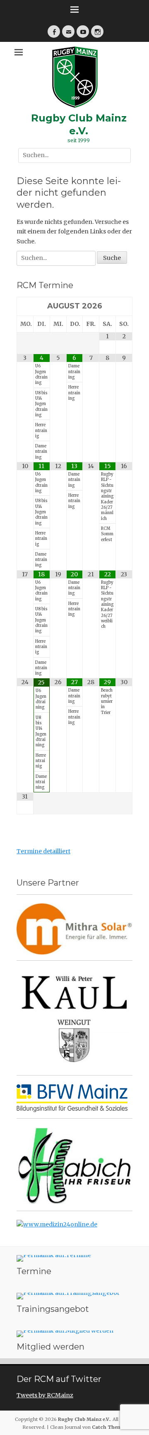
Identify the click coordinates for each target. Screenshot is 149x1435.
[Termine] (74, 1258)
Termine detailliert (43, 851)
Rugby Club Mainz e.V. (84, 1419)
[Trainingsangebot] (74, 1296)
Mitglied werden (50, 1347)
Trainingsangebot (53, 1309)
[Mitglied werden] (74, 1334)
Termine (34, 1271)
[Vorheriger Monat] (25, 306)
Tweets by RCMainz (45, 1395)
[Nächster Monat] (124, 306)
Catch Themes (109, 1427)
